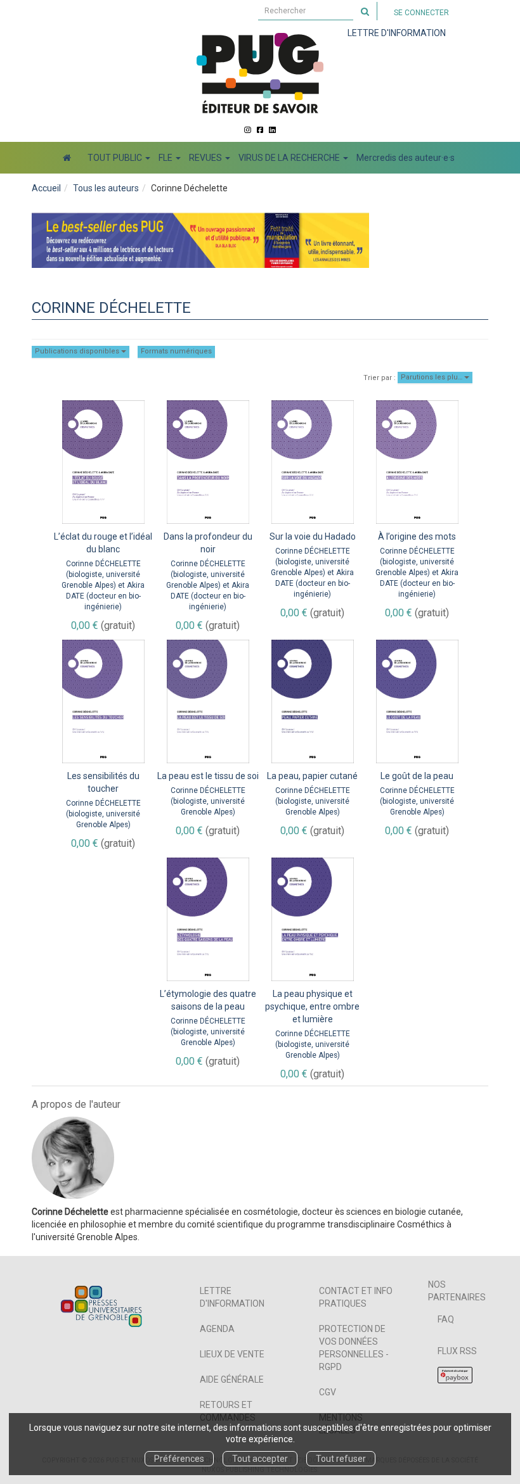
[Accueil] (67, 158)
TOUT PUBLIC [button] (116, 158)
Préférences (179, 1459)
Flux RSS (457, 1351)
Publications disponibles (78, 351)
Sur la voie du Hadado (313, 536)
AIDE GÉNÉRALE (232, 1379)
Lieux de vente (232, 1354)
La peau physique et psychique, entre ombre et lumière (312, 1006)
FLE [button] (166, 158)
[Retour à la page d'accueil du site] (260, 73)
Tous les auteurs (106, 188)
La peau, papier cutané (312, 776)
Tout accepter (260, 1459)
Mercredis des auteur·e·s (405, 158)
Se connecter (421, 12)
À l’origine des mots (417, 536)
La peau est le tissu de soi (208, 776)
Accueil (46, 188)
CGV (327, 1392)
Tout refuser (341, 1459)
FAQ (446, 1319)
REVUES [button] (206, 158)
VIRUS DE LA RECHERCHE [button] (290, 158)
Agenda (217, 1329)
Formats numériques (176, 351)
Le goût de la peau (416, 776)
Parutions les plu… (432, 377)
